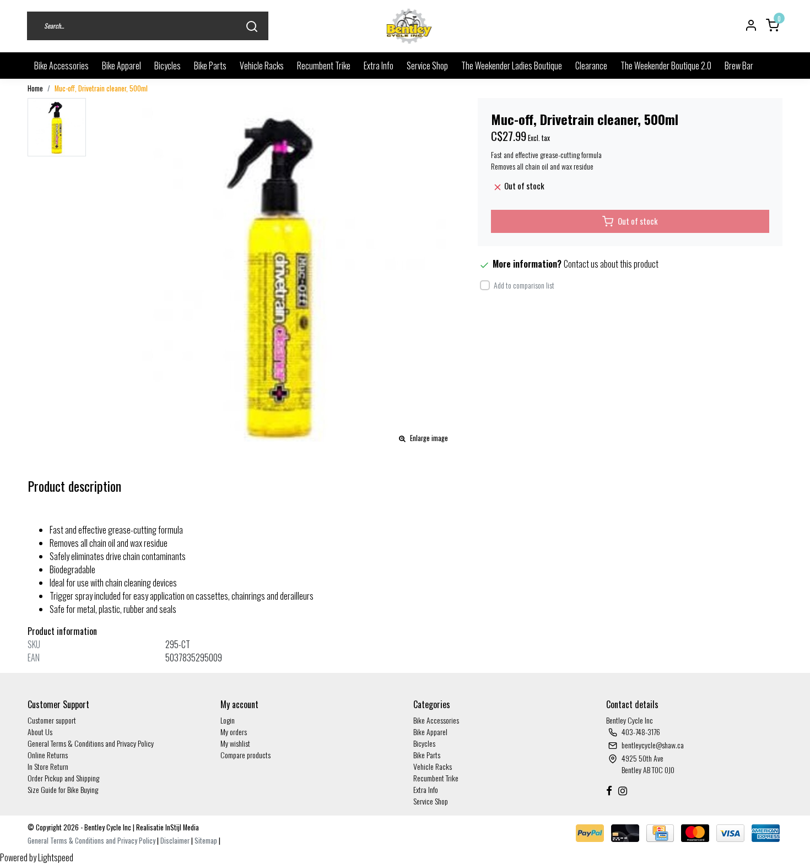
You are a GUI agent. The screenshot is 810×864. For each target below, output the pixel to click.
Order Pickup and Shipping (63, 778)
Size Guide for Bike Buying (63, 789)
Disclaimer (175, 840)
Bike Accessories (61, 65)
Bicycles (167, 65)
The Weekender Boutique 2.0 (665, 65)
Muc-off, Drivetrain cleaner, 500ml (101, 88)
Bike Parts (210, 65)
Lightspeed (55, 857)
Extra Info (378, 65)
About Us (40, 731)
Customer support (52, 720)
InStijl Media (181, 827)
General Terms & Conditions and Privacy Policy (91, 743)
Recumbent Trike (323, 65)
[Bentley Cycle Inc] (409, 26)
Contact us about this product (611, 263)
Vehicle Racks (262, 65)
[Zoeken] (252, 26)
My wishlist (235, 743)
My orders (233, 731)
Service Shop (427, 65)
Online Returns (48, 754)
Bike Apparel (121, 65)
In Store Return (48, 766)
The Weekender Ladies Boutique (511, 65)
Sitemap (206, 840)
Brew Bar (739, 65)
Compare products (245, 754)
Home (35, 88)
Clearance (591, 65)
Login (227, 720)
